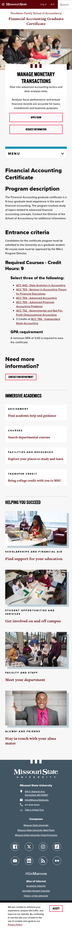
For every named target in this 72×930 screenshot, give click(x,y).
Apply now (36, 117)
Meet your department (25, 679)
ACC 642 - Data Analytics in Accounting (40, 285)
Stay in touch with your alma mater (30, 741)
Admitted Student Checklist (36, 891)
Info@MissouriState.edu (37, 800)
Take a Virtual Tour (34, 809)
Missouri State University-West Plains (36, 830)
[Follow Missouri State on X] (29, 846)
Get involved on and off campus (33, 621)
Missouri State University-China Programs (36, 835)
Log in (43, 4)
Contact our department (20, 377)
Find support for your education (33, 558)
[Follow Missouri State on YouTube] (15, 861)
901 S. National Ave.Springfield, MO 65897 (36, 793)
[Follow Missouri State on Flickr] (57, 861)
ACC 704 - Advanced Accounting (36, 298)
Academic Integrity (36, 886)
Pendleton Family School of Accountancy (36, 13)
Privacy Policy (15, 924)
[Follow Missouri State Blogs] (43, 861)
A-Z (52, 4)
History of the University (36, 895)
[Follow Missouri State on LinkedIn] (29, 861)
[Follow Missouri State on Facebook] (15, 846)
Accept (56, 908)
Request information (36, 129)
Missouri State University (36, 825)
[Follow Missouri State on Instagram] (43, 846)
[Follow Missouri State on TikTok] (57, 846)
